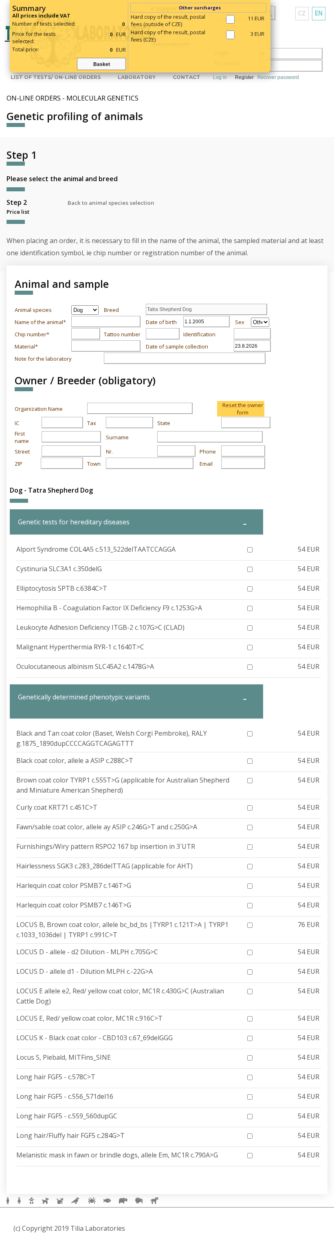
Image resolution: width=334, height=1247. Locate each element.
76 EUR (308, 924)
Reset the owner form (242, 408)
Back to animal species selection (111, 202)
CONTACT (186, 77)
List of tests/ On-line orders (56, 77)
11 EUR (256, 18)
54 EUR (308, 549)
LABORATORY (137, 77)
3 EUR (257, 33)
